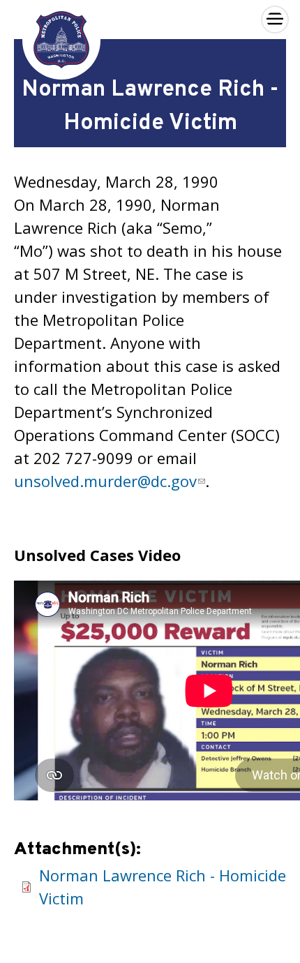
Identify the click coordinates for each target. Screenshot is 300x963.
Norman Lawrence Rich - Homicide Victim (162, 887)
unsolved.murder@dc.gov (105, 480)
